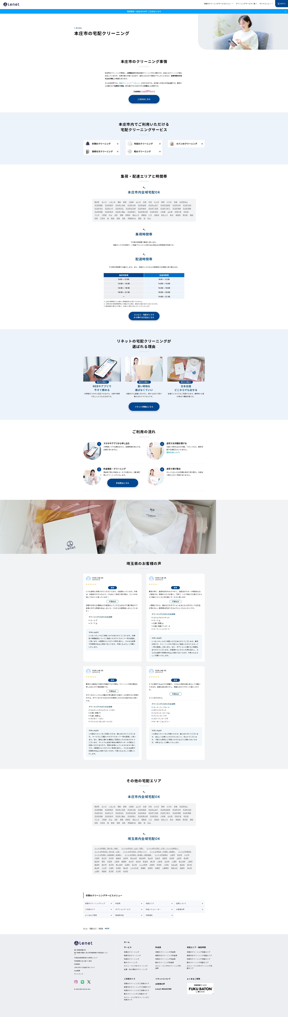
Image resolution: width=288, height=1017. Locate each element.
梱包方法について (173, 452)
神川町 (189, 868)
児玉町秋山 (183, 202)
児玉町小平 (109, 208)
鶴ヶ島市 (119, 865)
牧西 (118, 218)
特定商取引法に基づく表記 (83, 961)
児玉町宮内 (154, 212)
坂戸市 (104, 865)
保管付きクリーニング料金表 (166, 955)
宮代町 (111, 871)
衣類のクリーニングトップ (95, 903)
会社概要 (77, 971)
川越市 (172, 855)
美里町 (182, 868)
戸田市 (109, 861)
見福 (175, 202)
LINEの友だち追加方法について (84, 967)
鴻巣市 (164, 858)
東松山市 (133, 858)
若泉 (123, 218)
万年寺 (102, 218)
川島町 (111, 868)
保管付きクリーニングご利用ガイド (137, 987)
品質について (181, 903)
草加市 (186, 858)
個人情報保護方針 (80, 950)
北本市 (166, 861)
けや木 (169, 202)
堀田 (191, 215)
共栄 (150, 202)
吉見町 (118, 868)
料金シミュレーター (153, 909)
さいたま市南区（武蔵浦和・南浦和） (108, 855)
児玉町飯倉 (98, 205)
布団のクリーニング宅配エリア (198, 959)
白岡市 (152, 865)
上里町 (96, 871)
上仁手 (138, 202)
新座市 (145, 861)
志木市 (131, 861)
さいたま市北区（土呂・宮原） (132, 848)
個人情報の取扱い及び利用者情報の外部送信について (91, 953)
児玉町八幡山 (120, 212)
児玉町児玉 (119, 208)
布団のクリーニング (143, 143)
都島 (112, 218)
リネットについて (163, 978)
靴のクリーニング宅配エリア (198, 962)
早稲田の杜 (132, 218)
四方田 (186, 212)
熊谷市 (179, 855)
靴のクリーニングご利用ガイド (135, 994)
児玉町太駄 (131, 205)
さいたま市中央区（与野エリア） (135, 852)
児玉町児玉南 (131, 208)
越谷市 (96, 861)
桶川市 (152, 861)
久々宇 (156, 202)
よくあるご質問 (91, 915)
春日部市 (142, 858)
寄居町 (104, 871)
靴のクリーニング (142, 151)
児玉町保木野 (143, 212)
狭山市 (150, 858)
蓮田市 (96, 865)
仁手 (150, 215)
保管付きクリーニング (102, 151)
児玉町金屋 (142, 205)
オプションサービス (122, 909)
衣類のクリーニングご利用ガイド (136, 983)
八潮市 (174, 861)
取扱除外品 (119, 915)
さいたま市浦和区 (184, 852)
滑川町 (189, 865)
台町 (116, 215)
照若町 (127, 215)
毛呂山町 (174, 865)
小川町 (104, 868)
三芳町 (166, 865)
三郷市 (190, 861)
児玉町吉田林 (165, 205)
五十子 (104, 202)
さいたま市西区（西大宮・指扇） (106, 848)
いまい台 (112, 202)
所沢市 (111, 858)
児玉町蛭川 (131, 212)
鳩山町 (125, 868)
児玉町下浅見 (153, 208)
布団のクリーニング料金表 (165, 959)
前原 (96, 218)
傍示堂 (185, 215)
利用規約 (149, 915)
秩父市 (104, 858)
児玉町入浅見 (120, 205)
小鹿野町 (165, 868)
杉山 (110, 215)
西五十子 (136, 215)
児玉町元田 (187, 205)
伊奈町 (159, 865)
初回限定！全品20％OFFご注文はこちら (144, 11)
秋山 (149, 218)
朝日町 (96, 202)
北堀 (144, 202)
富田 (139, 218)
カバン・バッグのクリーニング (136, 966)
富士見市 (182, 861)
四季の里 (178, 212)
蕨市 (103, 861)
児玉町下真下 (165, 208)
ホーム (85, 928)
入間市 (116, 861)
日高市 (127, 865)
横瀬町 (143, 868)
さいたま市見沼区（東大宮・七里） (107, 852)
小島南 (131, 202)
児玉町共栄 (176, 205)
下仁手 (96, 215)
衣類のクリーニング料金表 (165, 952)
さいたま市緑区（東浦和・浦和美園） (139, 855)
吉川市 (134, 865)
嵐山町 (96, 868)
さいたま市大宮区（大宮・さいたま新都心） (162, 848)
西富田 (143, 215)
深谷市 (171, 858)
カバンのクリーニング (186, 143)
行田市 (96, 858)
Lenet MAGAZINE (163, 989)
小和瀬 (162, 212)
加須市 (125, 858)
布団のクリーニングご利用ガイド (136, 990)
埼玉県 (101, 928)
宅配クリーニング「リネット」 (130, 83)
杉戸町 (118, 871)
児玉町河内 (98, 208)
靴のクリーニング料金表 (164, 962)
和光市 (138, 861)
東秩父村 (174, 868)
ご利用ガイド (90, 909)
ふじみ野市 (143, 865)
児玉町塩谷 (142, 208)
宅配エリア (150, 903)
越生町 (182, 865)
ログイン (283, 4)
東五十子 (164, 215)
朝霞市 (124, 861)
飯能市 (118, 858)
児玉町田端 (98, 212)
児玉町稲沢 (109, 205)
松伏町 (125, 871)
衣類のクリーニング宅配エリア (198, 952)
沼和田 (156, 215)
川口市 (186, 855)
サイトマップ (78, 974)
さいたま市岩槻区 (161, 855)
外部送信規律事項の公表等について (86, 958)
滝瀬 (121, 215)
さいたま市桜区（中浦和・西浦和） (163, 852)
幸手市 (111, 865)
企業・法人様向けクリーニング (135, 969)
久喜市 (159, 861)
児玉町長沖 (109, 212)
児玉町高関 (176, 208)
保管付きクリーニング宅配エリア (199, 955)
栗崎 (162, 202)
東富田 (178, 215)
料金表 (117, 903)
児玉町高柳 (187, 208)
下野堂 (104, 215)
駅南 (124, 202)
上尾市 (179, 858)
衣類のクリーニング (101, 143)
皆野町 (150, 868)
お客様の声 (180, 909)
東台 (171, 215)
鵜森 (119, 202)
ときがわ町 (134, 868)
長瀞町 (157, 868)
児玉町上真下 (153, 205)
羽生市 (157, 858)
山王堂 (170, 212)
